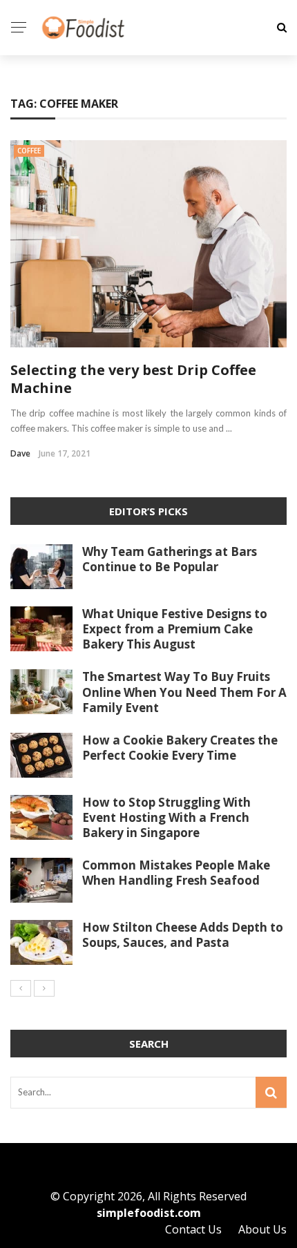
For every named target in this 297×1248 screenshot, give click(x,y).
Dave (20, 453)
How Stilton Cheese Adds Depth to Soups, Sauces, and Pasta (182, 934)
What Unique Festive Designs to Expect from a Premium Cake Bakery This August (174, 629)
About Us (262, 1229)
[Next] (44, 988)
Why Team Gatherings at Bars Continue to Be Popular (169, 559)
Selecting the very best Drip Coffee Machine (133, 379)
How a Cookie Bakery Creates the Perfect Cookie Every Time (180, 747)
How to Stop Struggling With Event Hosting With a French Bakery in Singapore (166, 817)
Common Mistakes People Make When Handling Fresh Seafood (176, 872)
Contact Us (193, 1229)
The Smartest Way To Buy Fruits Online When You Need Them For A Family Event (184, 692)
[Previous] (20, 988)
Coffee (29, 150)
